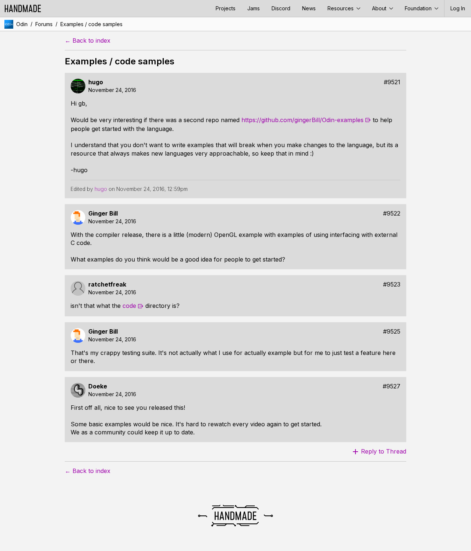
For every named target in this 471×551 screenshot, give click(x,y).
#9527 (391, 386)
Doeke (97, 386)
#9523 (391, 284)
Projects (226, 8)
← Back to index (87, 40)
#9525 (391, 331)
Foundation (419, 8)
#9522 (391, 213)
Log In (457, 8)
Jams (253, 8)
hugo (95, 82)
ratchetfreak (107, 284)
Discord (281, 8)
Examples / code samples (91, 24)
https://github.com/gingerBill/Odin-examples (302, 120)
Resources (341, 8)
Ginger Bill (103, 213)
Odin (22, 24)
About (380, 8)
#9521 (392, 82)
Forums (44, 24)
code (129, 305)
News (309, 8)
